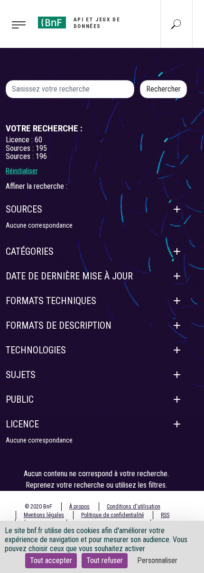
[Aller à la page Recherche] (176, 24)
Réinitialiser (21, 170)
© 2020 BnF (38, 506)
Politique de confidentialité (112, 515)
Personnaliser (157, 560)
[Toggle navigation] (16, 24)
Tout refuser (104, 560)
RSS (165, 515)
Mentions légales (44, 515)
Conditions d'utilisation (133, 506)
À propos (79, 506)
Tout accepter (51, 560)
